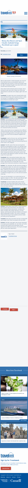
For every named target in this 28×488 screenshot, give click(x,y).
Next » (13, 309)
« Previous (4, 309)
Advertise (3, 477)
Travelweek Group (6, 54)
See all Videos (23, 420)
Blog (2, 21)
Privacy (18, 477)
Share (21, 55)
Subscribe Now (5, 468)
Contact (14, 477)
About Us (8, 477)
